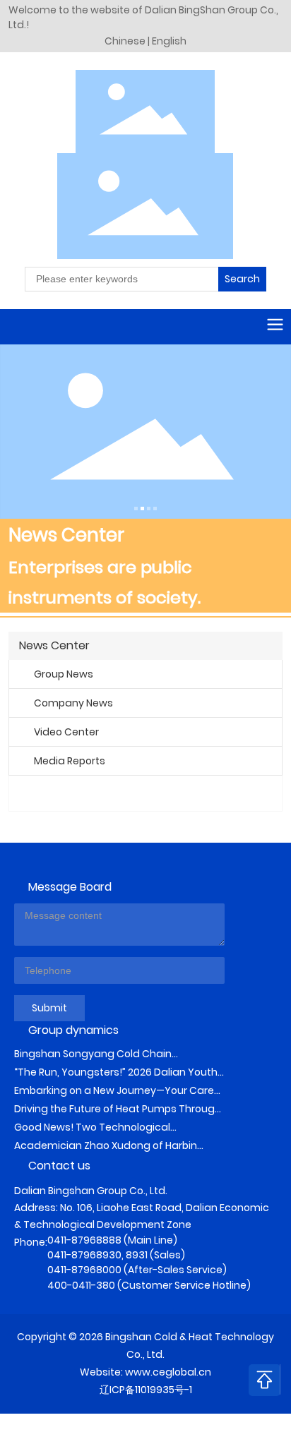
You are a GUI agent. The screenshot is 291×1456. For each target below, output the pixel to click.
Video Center (66, 732)
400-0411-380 (81, 1285)
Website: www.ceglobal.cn (145, 1372)
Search (242, 279)
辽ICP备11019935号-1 (146, 1390)
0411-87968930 (84, 1255)
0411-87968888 (84, 1240)
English (169, 41)
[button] (136, 508)
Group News (63, 674)
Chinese (126, 41)
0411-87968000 (84, 1270)
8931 (137, 1255)
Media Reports (69, 761)
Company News (73, 703)
